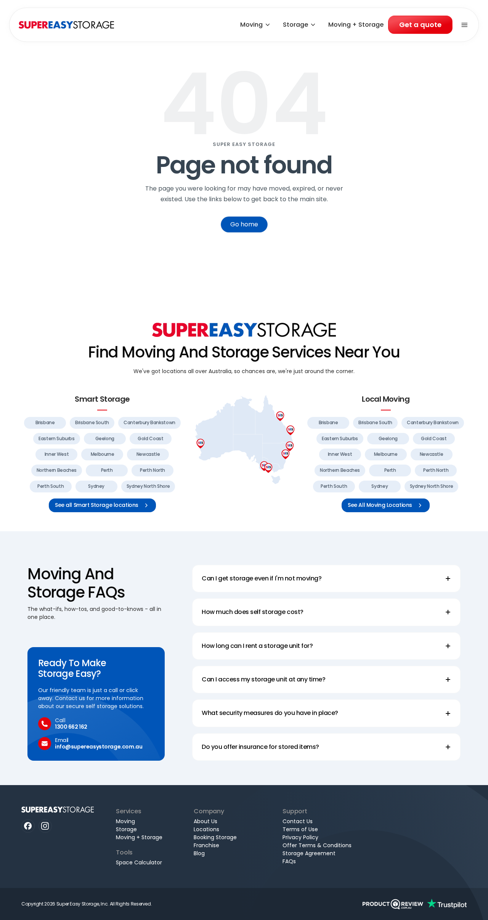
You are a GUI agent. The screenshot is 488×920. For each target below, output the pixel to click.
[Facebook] (28, 826)
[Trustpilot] (447, 904)
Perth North (152, 470)
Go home (244, 224)
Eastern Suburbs (57, 438)
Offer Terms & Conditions (317, 845)
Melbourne (102, 454)
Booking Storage (215, 837)
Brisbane (45, 422)
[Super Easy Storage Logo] (244, 329)
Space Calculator (139, 862)
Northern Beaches (57, 470)
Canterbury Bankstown (149, 422)
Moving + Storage (356, 24)
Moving (251, 24)
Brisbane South (92, 422)
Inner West (57, 454)
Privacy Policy (300, 837)
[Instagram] (45, 826)
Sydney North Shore (148, 486)
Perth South (50, 486)
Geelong (104, 438)
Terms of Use (300, 829)
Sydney (96, 486)
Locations (206, 829)
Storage (295, 24)
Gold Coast (150, 438)
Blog (199, 853)
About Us (205, 821)
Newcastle (148, 454)
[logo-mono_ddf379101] (393, 904)
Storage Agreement (309, 853)
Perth (107, 470)
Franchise (206, 845)
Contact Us (298, 821)
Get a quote (420, 24)
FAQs (289, 861)
